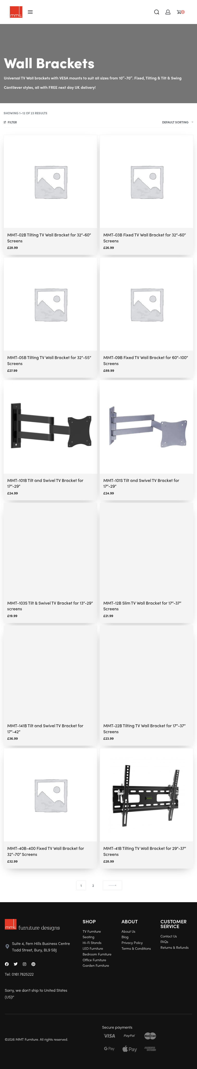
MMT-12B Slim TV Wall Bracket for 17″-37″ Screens (142, 606)
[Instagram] (24, 964)
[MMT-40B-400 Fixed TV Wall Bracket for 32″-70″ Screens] (50, 795)
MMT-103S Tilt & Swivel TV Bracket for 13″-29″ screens (50, 606)
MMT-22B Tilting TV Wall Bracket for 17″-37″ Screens (144, 728)
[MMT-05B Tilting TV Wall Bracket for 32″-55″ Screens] (50, 304)
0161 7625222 (23, 974)
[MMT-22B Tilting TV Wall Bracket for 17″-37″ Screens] (146, 672)
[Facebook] (7, 964)
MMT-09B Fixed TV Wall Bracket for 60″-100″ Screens (145, 360)
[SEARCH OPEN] (156, 12)
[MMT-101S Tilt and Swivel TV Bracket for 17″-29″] (146, 427)
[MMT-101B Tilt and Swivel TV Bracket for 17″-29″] (50, 427)
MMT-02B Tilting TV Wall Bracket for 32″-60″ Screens (49, 238)
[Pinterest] (33, 964)
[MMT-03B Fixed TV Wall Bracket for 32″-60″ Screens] (146, 181)
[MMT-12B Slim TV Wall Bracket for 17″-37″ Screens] (146, 549)
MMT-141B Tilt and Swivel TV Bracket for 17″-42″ (45, 728)
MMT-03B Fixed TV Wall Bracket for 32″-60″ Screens (144, 238)
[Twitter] (16, 964)
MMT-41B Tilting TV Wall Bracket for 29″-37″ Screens (144, 851)
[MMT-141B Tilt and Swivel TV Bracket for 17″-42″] (50, 672)
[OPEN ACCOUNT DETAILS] (168, 12)
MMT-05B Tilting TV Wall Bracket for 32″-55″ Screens (49, 360)
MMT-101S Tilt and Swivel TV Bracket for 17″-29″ (141, 483)
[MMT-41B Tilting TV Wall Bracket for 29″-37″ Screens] (146, 795)
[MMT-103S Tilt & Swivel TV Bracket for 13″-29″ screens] (50, 549)
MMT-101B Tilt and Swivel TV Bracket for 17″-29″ (45, 483)
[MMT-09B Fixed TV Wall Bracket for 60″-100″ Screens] (146, 304)
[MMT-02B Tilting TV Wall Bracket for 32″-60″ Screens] (50, 181)
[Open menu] (30, 12)
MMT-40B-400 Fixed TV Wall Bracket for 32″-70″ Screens (45, 851)
